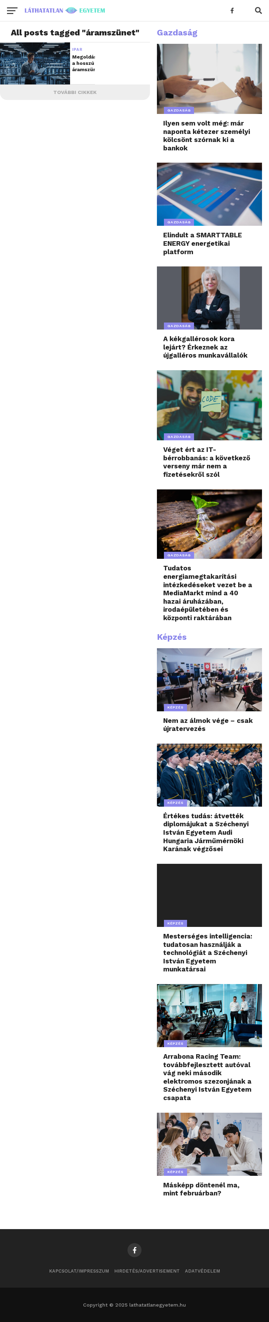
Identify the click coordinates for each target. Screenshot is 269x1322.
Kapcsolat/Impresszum (79, 1271)
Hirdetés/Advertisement (147, 1271)
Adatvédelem (202, 1271)
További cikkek (75, 92)
